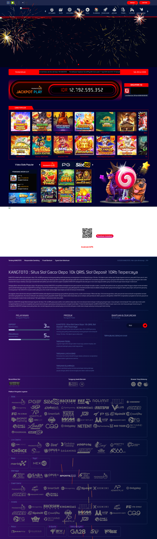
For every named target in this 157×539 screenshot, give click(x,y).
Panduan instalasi (104, 236)
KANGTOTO (12, 277)
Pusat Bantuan (47, 260)
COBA (50, 175)
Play (38, 92)
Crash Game (105, 13)
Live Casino (69, 13)
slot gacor (29, 285)
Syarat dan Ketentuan (62, 260)
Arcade (114, 13)
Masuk (132, 3)
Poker (123, 13)
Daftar (144, 3)
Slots (61, 13)
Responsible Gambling (31, 260)
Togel (87, 13)
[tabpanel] (78, 42)
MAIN (22, 121)
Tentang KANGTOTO (15, 260)
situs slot (70, 306)
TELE (130, 325)
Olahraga (96, 13)
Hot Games (51, 13)
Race (78, 13)
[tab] (49, 165)
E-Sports (132, 13)
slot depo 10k (99, 294)
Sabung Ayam (141, 13)
